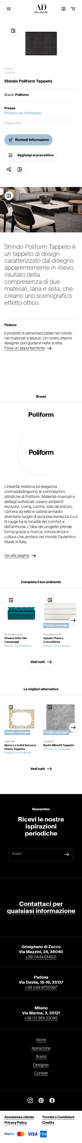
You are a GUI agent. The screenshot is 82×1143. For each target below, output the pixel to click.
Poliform (22, 95)
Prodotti (9, 72)
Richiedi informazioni (32, 140)
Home (8, 68)
